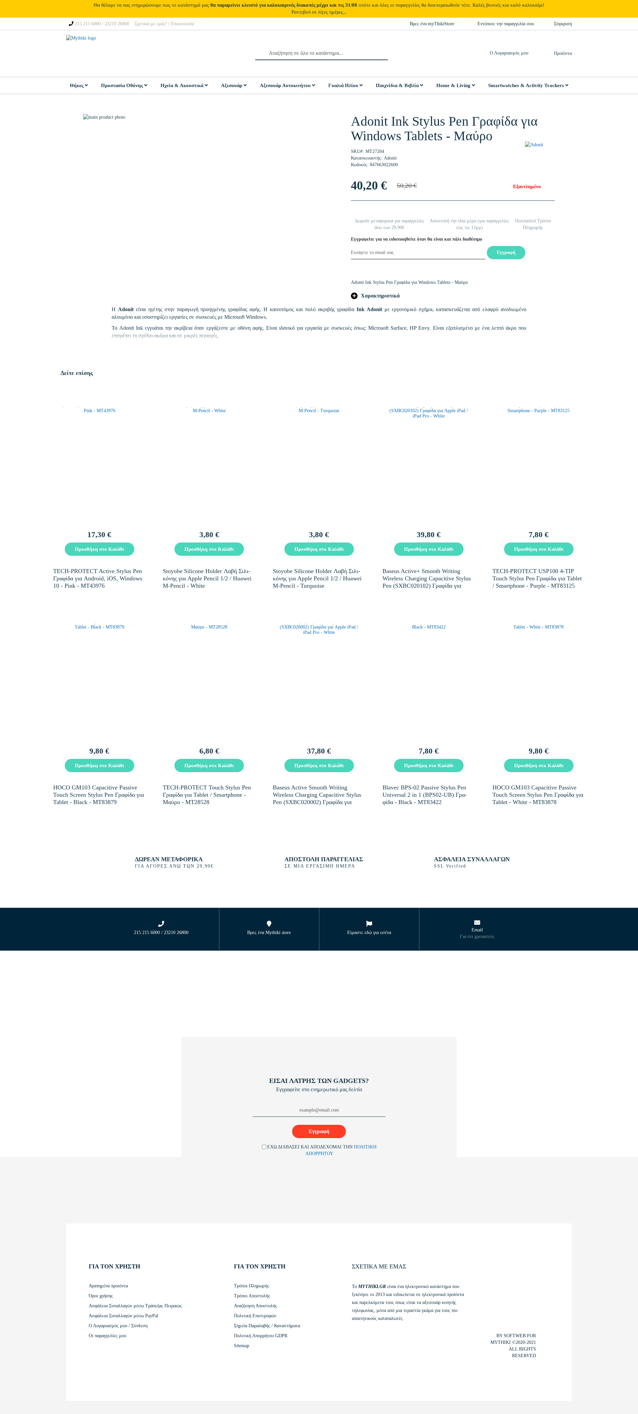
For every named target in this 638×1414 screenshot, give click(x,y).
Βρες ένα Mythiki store (269, 932)
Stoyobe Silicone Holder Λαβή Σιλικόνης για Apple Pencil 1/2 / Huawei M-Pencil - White (207, 578)
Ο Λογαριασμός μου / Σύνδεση (118, 1325)
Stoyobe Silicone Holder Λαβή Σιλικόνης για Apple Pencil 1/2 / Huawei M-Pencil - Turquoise (317, 578)
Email (477, 929)
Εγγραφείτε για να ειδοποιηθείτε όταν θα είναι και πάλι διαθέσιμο (416, 239)
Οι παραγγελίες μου (107, 1335)
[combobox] (321, 53)
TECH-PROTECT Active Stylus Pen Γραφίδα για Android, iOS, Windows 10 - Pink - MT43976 (97, 578)
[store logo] (97, 53)
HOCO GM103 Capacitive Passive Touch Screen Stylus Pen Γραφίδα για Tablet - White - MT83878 (537, 794)
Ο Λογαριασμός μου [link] (510, 53)
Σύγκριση (563, 23)
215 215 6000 (88, 23)
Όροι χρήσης (101, 1295)
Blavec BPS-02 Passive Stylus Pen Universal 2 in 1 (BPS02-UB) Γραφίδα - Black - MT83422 (424, 794)
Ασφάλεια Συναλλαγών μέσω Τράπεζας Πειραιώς (135, 1305)
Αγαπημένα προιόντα (108, 1285)
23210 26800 (117, 23)
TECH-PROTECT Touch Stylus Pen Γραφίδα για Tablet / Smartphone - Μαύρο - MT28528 (207, 794)
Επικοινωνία (182, 23)
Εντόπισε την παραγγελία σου (506, 23)
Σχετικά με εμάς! (151, 23)
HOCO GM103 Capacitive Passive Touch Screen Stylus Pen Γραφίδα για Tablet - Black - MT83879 (98, 794)
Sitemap (241, 1345)
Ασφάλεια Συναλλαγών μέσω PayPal (123, 1315)
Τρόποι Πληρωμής (251, 1285)
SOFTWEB (515, 1335)
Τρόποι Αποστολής (252, 1295)
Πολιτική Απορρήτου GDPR (260, 1335)
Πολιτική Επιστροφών (255, 1315)
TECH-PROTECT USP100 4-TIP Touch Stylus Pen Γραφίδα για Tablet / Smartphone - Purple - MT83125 (537, 578)
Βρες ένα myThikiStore (432, 23)
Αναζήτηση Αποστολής (255, 1305)
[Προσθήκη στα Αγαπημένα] (141, 550)
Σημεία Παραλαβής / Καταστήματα (267, 1325)
